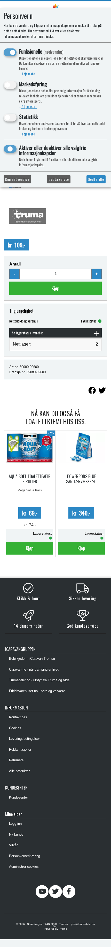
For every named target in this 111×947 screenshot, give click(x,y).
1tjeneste (27, 73)
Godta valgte (59, 179)
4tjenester (28, 106)
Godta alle (96, 179)
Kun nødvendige (17, 179)
